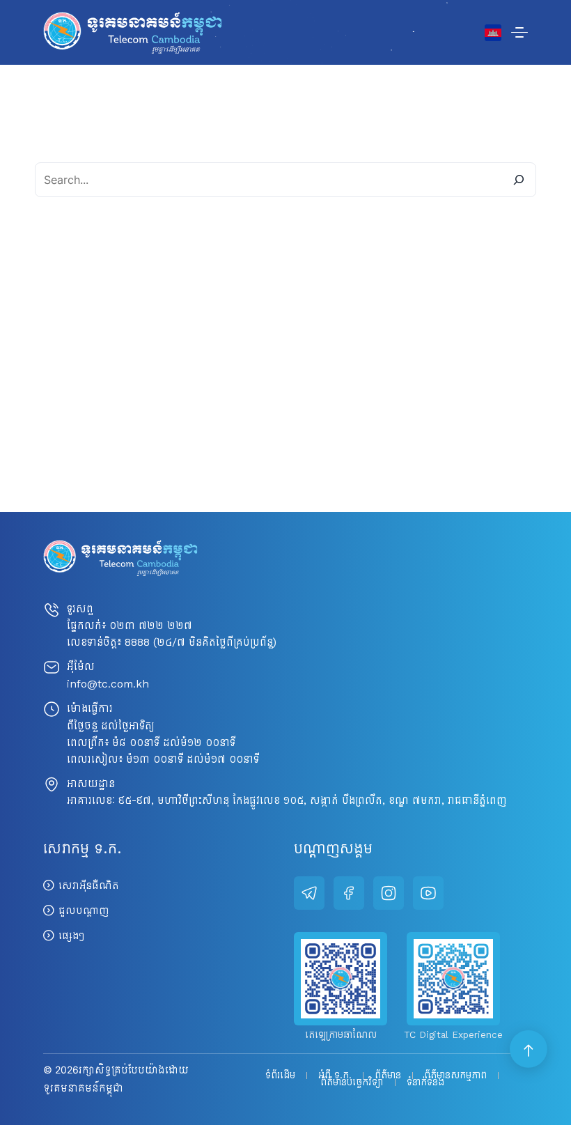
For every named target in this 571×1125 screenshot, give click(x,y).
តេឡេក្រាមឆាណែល (341, 1035)
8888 (137, 642)
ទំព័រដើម (280, 1075)
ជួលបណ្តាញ (83, 910)
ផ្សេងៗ (71, 935)
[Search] (519, 180)
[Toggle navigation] (519, 32)
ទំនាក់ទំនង (425, 1082)
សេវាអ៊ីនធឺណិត (88, 885)
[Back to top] (529, 1049)
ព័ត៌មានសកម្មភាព (455, 1075)
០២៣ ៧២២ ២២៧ (150, 625)
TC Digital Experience (453, 1035)
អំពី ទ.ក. (335, 1075)
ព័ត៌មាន (388, 1075)
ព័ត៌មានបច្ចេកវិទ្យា (352, 1082)
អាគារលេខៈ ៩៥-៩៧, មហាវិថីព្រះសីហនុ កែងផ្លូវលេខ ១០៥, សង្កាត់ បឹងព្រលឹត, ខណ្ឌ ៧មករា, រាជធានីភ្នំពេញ (287, 800)
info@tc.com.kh (108, 683)
